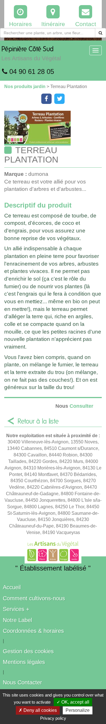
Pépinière (31, 53)
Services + (16, 609)
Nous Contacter (22, 682)
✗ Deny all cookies (38, 710)
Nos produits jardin (25, 86)
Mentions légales (24, 662)
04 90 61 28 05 (30, 71)
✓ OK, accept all (73, 702)
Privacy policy (53, 718)
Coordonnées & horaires (33, 631)
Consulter (74, 406)
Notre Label (17, 620)
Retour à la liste (38, 421)
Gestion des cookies (28, 651)
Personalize (78, 710)
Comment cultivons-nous (34, 598)
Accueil (12, 587)
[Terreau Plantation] (55, 128)
